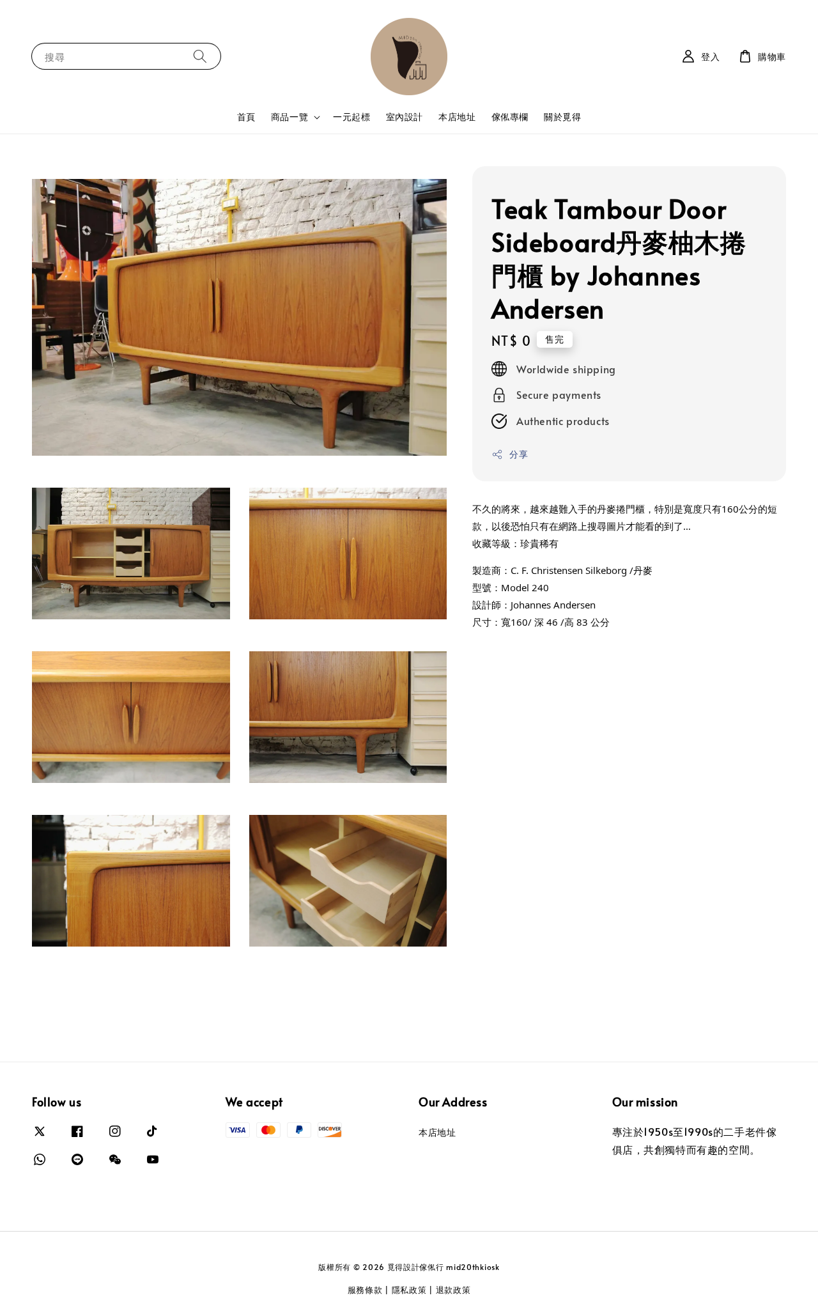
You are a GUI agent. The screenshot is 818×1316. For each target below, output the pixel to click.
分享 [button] (518, 454)
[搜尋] (200, 55)
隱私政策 (409, 1290)
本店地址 (456, 117)
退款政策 (453, 1290)
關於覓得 (562, 117)
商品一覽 (289, 117)
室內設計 (404, 117)
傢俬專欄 (510, 117)
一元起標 (351, 117)
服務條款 (365, 1290)
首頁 (246, 117)
